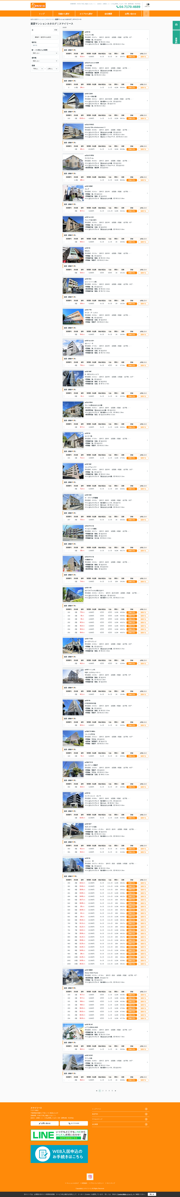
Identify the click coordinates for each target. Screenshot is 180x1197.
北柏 (96, 227)
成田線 (88, 741)
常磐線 (88, 40)
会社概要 (108, 14)
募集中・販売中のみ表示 (43, 37)
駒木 (91, 402)
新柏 (96, 289)
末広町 (91, 1055)
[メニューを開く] (146, 13)
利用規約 (84, 1183)
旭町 (90, 371)
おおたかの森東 (94, 62)
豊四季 (97, 73)
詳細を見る (131, 56)
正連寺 (91, 93)
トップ (42, 14)
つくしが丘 (92, 669)
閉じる (152, 1194)
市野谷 (92, 155)
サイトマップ (111, 1183)
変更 (55, 30)
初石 (96, 414)
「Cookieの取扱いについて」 (124, 1194)
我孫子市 (88, 731)
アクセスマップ (97, 1119)
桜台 (90, 279)
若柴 (90, 495)
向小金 (92, 526)
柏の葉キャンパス (106, 44)
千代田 (91, 638)
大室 (90, 587)
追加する (143, 56)
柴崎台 (93, 731)
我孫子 (94, 260)
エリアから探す (86, 14)
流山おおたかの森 (106, 70)
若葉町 (91, 186)
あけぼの (91, 217)
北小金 (97, 538)
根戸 (90, 824)
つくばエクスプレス (92, 44)
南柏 (96, 42)
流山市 (88, 62)
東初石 (92, 124)
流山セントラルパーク (107, 137)
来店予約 (95, 1114)
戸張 (90, 310)
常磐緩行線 (89, 42)
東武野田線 (89, 73)
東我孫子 (95, 741)
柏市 (87, 32)
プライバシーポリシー (97, 1183)
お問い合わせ (130, 14)
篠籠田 (91, 970)
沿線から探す (64, 14)
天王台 (94, 739)
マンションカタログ (73, 1183)
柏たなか (103, 103)
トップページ (96, 1109)
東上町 (91, 1024)
